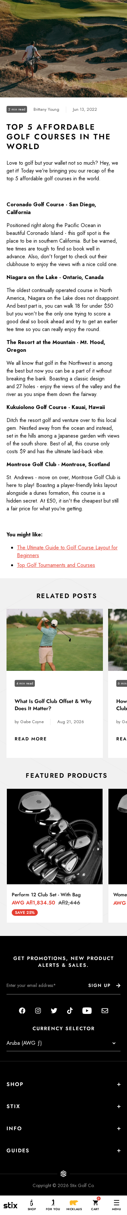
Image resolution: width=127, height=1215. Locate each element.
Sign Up (99, 985)
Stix (13, 1106)
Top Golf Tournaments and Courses (56, 565)
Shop (15, 1084)
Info (14, 1128)
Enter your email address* (27, 999)
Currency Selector (64, 1028)
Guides (18, 1150)
